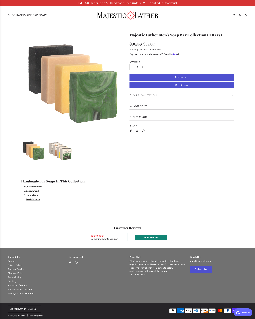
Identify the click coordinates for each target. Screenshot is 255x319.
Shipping (134, 49)
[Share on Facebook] (131, 131)
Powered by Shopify (36, 316)
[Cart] (246, 15)
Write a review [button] (151, 237)
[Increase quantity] (142, 67)
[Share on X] (137, 131)
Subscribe (201, 269)
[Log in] (240, 15)
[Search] (234, 15)
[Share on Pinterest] (143, 131)
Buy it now (181, 85)
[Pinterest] (76, 262)
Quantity (134, 61)
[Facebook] (70, 262)
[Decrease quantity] (132, 67)
